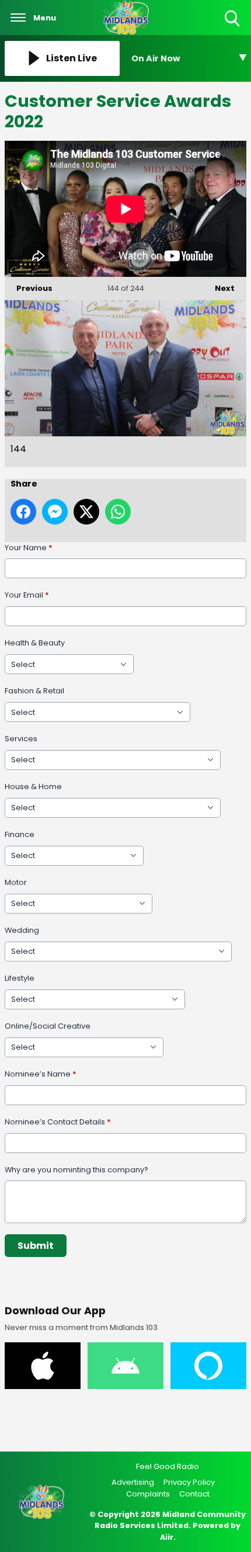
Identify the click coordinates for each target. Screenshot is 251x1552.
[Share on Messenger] (55, 512)
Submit (36, 1245)
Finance (19, 834)
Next (219, 288)
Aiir (166, 1537)
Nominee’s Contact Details (58, 1122)
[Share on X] (86, 512)
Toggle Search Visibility (233, 27)
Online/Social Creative (47, 1026)
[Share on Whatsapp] (118, 512)
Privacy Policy (189, 1482)
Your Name (29, 548)
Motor (16, 882)
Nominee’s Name (40, 1074)
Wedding (22, 930)
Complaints (148, 1493)
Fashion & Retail (34, 691)
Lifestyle (19, 978)
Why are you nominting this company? (76, 1170)
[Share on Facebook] (23, 512)
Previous (29, 288)
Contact (194, 1493)
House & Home (33, 786)
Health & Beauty (35, 643)
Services (21, 739)
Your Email (27, 595)
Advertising (132, 1482)
